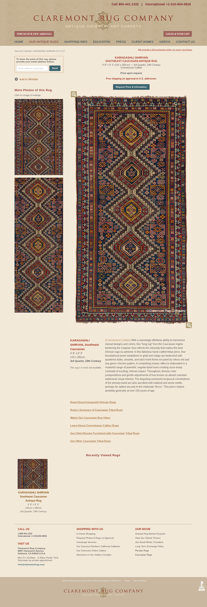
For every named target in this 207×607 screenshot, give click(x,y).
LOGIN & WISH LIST (178, 34)
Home (19, 41)
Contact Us (185, 41)
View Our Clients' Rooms (148, 538)
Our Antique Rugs (43, 41)
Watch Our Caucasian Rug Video (90, 417)
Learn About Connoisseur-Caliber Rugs (94, 425)
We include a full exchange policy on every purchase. (165, 49)
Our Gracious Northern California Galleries (98, 546)
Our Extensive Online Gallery (91, 550)
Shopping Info (75, 41)
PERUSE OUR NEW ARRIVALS (34, 34)
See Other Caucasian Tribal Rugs (90, 441)
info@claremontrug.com (31, 564)
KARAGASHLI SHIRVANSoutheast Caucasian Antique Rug (33, 496)
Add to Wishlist (28, 79)
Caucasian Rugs (143, 554)
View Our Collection (23, 51)
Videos (164, 41)
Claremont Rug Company (103, 21)
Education (101, 41)
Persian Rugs (142, 550)
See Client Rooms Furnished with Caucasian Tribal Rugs (105, 433)
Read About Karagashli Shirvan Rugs (93, 402)
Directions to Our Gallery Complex (93, 554)
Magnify (74, 94)
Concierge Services (86, 542)
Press (121, 41)
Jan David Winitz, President (149, 542)
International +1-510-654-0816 (168, 4)
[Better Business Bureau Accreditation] (201, 585)
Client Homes (142, 41)
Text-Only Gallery (139, 581)
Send (55, 68)
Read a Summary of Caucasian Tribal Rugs (96, 410)
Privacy (127, 581)
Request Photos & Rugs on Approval (95, 538)
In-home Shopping (85, 533)
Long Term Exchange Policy (149, 546)
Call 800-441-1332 (125, 4)
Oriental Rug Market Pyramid (150, 533)
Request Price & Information (131, 87)
